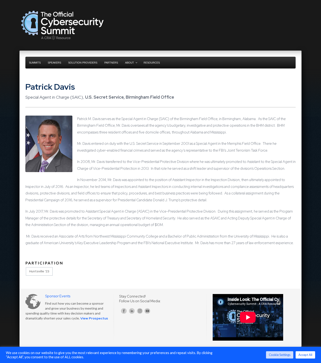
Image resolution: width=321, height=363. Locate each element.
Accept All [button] (305, 355)
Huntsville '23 (39, 271)
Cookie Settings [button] (279, 355)
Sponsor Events (57, 296)
